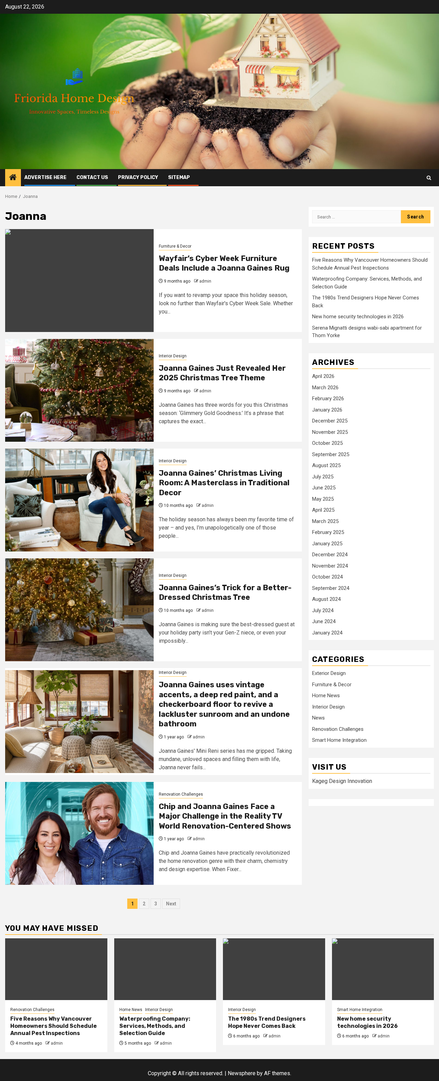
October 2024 (327, 577)
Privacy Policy (138, 177)
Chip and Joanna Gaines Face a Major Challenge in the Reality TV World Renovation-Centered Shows (225, 816)
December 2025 (329, 421)
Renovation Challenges (181, 794)
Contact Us (92, 177)
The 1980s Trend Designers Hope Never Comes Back (267, 1022)
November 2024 (330, 565)
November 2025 (330, 432)
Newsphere (242, 1073)
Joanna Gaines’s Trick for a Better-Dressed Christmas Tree (225, 592)
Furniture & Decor (175, 246)
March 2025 (325, 521)
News (318, 718)
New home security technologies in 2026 (358, 316)
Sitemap (179, 177)
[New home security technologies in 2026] (383, 969)
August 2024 (326, 599)
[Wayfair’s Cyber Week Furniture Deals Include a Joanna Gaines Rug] (79, 280)
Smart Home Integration (339, 740)
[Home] (13, 178)
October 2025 (327, 443)
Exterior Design (329, 673)
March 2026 (325, 387)
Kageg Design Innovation (342, 781)
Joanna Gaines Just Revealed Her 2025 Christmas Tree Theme (222, 373)
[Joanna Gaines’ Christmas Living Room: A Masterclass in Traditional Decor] (79, 500)
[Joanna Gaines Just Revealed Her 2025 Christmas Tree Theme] (79, 390)
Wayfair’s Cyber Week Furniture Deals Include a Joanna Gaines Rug (224, 263)
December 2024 (329, 554)
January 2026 (327, 409)
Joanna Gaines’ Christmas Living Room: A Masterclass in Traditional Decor (224, 482)
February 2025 (328, 532)
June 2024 (323, 621)
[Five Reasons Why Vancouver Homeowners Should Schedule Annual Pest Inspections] (56, 969)
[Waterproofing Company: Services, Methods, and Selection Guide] (165, 969)
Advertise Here (45, 177)
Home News (326, 695)
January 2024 (327, 632)
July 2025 (322, 476)
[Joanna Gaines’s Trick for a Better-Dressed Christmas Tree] (79, 609)
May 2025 (323, 499)
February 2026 (328, 398)
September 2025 (330, 454)
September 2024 (330, 588)
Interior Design (173, 356)
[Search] (429, 178)
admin (205, 281)
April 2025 (323, 510)
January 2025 (327, 543)
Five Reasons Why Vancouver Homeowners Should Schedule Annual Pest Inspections (53, 1025)
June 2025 (323, 488)
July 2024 (322, 610)
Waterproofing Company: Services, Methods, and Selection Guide (154, 1025)
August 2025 (326, 465)
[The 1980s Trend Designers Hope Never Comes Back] (274, 969)
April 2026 (323, 376)
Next (171, 903)
